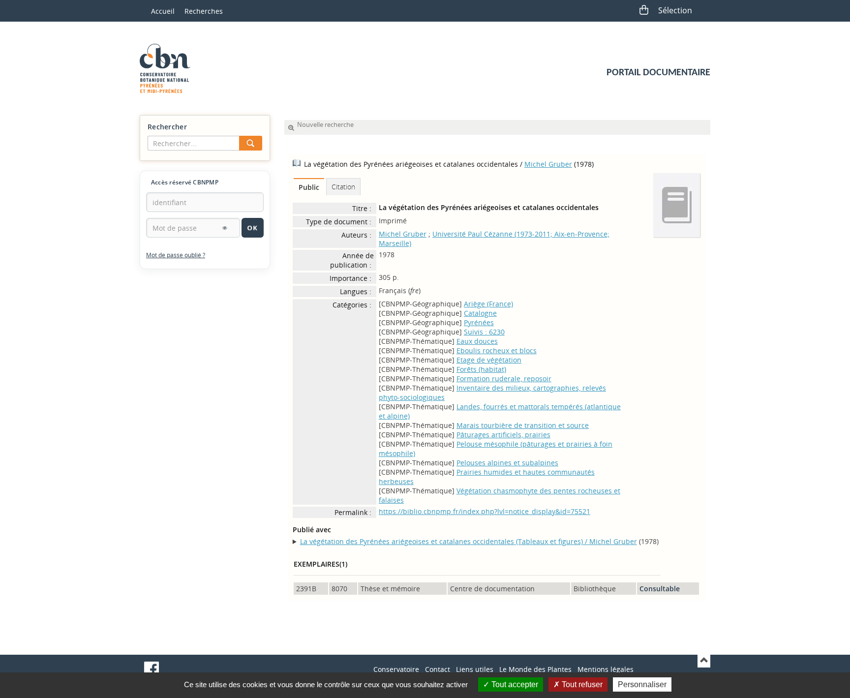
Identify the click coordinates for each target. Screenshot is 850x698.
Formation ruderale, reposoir (503, 378)
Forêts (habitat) (481, 369)
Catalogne (480, 313)
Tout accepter (513, 684)
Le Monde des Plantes (535, 669)
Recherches (203, 11)
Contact (437, 669)
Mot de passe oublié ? (175, 255)
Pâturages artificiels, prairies (503, 434)
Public (309, 187)
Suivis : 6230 (484, 331)
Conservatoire (396, 669)
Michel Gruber (548, 164)
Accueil (163, 11)
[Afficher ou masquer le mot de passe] (225, 228)
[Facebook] (151, 669)
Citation (343, 186)
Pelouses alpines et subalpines (507, 462)
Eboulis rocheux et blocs (496, 350)
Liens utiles (474, 669)
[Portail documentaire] (169, 68)
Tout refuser (581, 684)
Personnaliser (642, 684)
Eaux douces (477, 341)
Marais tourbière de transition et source (522, 425)
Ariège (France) (488, 303)
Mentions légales (605, 669)
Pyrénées (479, 322)
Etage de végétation (488, 359)
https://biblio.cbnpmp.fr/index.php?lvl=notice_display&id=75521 (484, 511)
